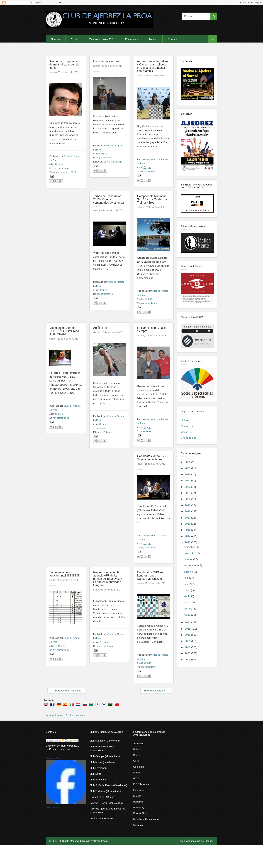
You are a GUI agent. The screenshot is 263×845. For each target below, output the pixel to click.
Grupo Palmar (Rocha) (102, 796)
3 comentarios (144, 431)
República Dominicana (146, 819)
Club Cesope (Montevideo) (104, 756)
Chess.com (187, 426)
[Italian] (72, 705)
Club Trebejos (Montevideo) (105, 791)
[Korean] (105, 705)
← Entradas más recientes (66, 690)
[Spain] (66, 705)
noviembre (190, 553)
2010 (188, 634)
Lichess (185, 420)
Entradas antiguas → (156, 690)
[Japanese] (98, 705)
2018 (188, 511)
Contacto (173, 39)
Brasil (136, 755)
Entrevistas (131, 39)
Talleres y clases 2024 (101, 39)
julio (186, 577)
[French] (53, 705)
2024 (188, 474)
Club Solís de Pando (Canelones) (108, 785)
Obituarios (108, 432)
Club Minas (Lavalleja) (102, 762)
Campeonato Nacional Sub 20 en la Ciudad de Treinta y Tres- (152, 199)
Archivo (153, 39)
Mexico (137, 795)
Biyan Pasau (101, 840)
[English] (47, 705)
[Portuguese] (92, 705)
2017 (188, 517)
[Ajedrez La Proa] (66, 803)
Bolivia (137, 749)
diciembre (190, 546)
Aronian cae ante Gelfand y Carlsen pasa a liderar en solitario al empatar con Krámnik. (153, 66)
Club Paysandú (98, 767)
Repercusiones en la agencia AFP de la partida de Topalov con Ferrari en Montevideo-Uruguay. (107, 579)
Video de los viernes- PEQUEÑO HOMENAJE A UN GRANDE (65, 331)
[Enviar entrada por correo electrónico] (51, 176)
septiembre (190, 565)
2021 (188, 492)
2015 (188, 529)
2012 (188, 622)
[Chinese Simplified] (117, 705)
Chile (136, 760)
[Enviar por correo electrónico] (51, 181)
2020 (188, 499)
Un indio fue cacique (106, 61)
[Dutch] (79, 705)
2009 (188, 641)
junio (187, 584)
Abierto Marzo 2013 (112, 162)
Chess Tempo (188, 437)
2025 (188, 468)
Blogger (208, 840)
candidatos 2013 (68, 172)
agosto (188, 571)
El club (74, 39)
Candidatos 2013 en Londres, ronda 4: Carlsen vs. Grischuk (150, 575)
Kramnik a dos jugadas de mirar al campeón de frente (64, 64)
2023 (188, 480)
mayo (187, 590)
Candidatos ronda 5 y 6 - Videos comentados (152, 458)
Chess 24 (186, 431)
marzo (188, 602)
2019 (188, 505)
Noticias (55, 39)
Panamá (138, 801)
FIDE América (141, 784)
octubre (188, 559)
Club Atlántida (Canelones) (104, 740)
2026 (188, 462)
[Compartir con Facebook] (61, 181)
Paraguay (138, 807)
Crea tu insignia (52, 808)
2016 (188, 523)
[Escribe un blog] (54, 181)
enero (187, 614)
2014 (188, 536)
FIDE (136, 778)
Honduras (138, 789)
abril (186, 596)
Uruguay (138, 824)
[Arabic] (111, 705)
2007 (188, 653)
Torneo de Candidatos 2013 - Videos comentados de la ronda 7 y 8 (108, 201)
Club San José (97, 779)
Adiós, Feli (100, 327)
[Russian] (85, 705)
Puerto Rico (140, 813)
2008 (188, 647)
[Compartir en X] (58, 181)
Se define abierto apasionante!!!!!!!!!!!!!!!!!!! (64, 574)
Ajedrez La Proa (53, 758)
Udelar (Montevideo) (101, 818)
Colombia (138, 766)
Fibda (136, 772)
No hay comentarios (59, 168)
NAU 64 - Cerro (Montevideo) (106, 802)
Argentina (138, 743)
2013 (188, 542)
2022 (188, 486)
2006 (188, 659)
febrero (188, 608)
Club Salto (95, 773)
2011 (188, 628)
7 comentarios (100, 428)
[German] (59, 705)
